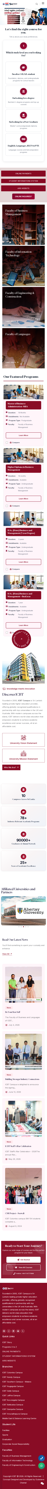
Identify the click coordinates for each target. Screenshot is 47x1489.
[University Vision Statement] (23, 737)
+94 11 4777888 (28, 1273)
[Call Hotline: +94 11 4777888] (41, 1458)
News (9, 1008)
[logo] (9, 5)
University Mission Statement (23, 759)
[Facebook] (4, 1331)
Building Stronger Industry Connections (22, 1079)
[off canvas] (43, 3)
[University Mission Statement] (23, 753)
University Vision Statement (23, 743)
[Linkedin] (13, 1331)
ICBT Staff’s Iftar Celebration (18, 1146)
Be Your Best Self (12, 1012)
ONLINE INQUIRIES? (23, 196)
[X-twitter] (23, 1331)
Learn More (10, 239)
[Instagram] (8, 1331)
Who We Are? (10, 767)
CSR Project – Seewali (14, 1213)
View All (6, 954)
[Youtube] (18, 1331)
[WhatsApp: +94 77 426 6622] (41, 1466)
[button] (3, 910)
